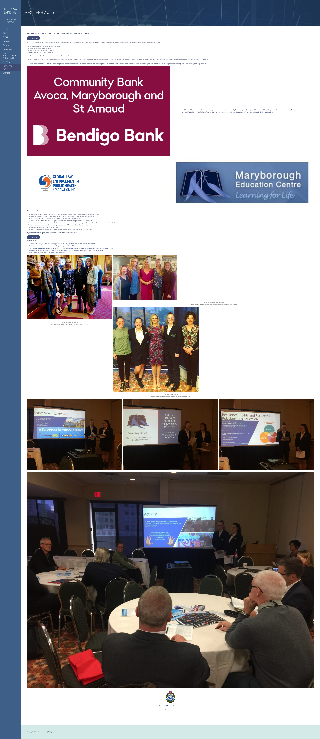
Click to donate (33, 38)
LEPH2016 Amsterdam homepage (62, 244)
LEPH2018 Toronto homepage (66, 250)
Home (5, 28)
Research (7, 41)
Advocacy (7, 45)
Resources (7, 49)
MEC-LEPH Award (8, 67)
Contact (6, 72)
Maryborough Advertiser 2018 (51, 246)
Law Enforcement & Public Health (9, 55)
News (5, 36)
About (5, 32)
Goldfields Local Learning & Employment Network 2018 (70, 248)
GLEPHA (6, 62)
